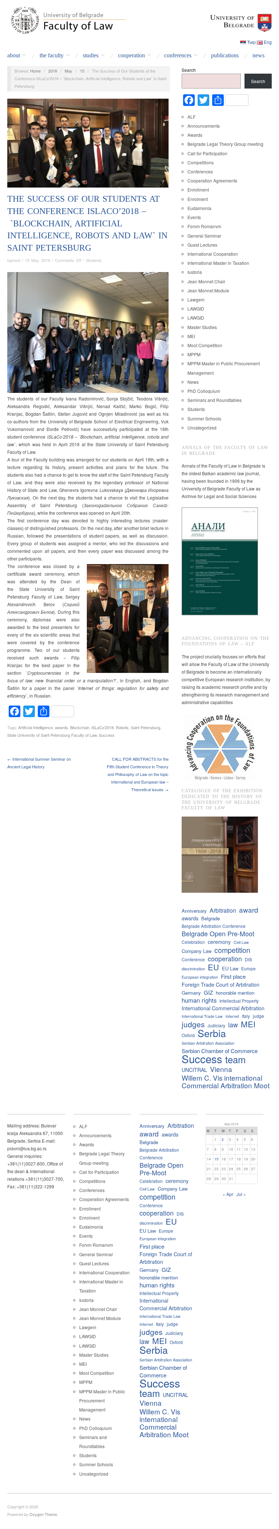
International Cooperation (212, 254)
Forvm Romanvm (204, 226)
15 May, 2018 (37, 260)
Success (106, 735)
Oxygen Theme (43, 1514)
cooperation (225, 958)
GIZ (208, 992)
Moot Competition (204, 345)
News (258, 55)
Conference (193, 959)
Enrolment (197, 199)
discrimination (193, 968)
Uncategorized (202, 427)
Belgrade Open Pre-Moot (218, 933)
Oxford (188, 1035)
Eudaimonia (199, 208)
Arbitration (223, 910)
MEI (191, 336)
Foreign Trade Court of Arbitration (220, 984)
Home (35, 71)
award (248, 909)
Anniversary (194, 910)
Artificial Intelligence (35, 727)
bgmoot (13, 260)
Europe (248, 968)
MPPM (194, 354)
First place (233, 976)
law (233, 1024)
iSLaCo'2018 (103, 727)
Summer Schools (204, 418)
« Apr (228, 1194)
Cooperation (131, 55)
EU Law (230, 968)
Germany (191, 992)
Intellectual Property (239, 1001)
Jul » (241, 1194)
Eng (268, 42)
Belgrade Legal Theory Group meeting (225, 144)
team (235, 1059)
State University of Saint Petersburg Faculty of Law (52, 735)
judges (193, 1024)
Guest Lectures (202, 245)
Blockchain (79, 727)
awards (61, 727)
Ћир (251, 42)
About (13, 55)
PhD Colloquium (203, 391)
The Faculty (52, 55)
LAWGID (195, 308)
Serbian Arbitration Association (208, 1043)
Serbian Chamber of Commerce (220, 1051)
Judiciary (216, 1025)
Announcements (203, 126)
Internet (232, 1016)
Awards (194, 135)
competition (232, 950)
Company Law (196, 951)
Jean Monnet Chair (206, 281)
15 (82, 71)
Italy (246, 1016)
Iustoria (194, 272)
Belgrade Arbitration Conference (214, 926)
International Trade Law (202, 1016)
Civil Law (241, 942)
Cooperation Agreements (212, 180)
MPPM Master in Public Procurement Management (102, 1400)
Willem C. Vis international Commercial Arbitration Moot (226, 1081)
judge (258, 1016)
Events (194, 217)
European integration (200, 977)
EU (213, 967)
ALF (191, 117)
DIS (248, 959)
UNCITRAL (194, 1069)
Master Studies (202, 327)
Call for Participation (207, 153)
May (68, 71)
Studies (90, 55)
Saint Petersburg (145, 727)
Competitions (200, 162)
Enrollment (198, 189)
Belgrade (210, 918)
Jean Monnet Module (208, 290)
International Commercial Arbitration (223, 1008)
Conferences (177, 55)
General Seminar (204, 236)
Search (189, 70)
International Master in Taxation (218, 263)
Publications (225, 55)
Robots (122, 727)
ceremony (219, 941)
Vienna (221, 1069)
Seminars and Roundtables (214, 400)
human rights (199, 1000)
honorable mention (235, 992)
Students (94, 260)
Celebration (193, 942)
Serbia (212, 1033)
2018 (52, 71)
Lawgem (196, 299)
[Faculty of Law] (66, 19)
